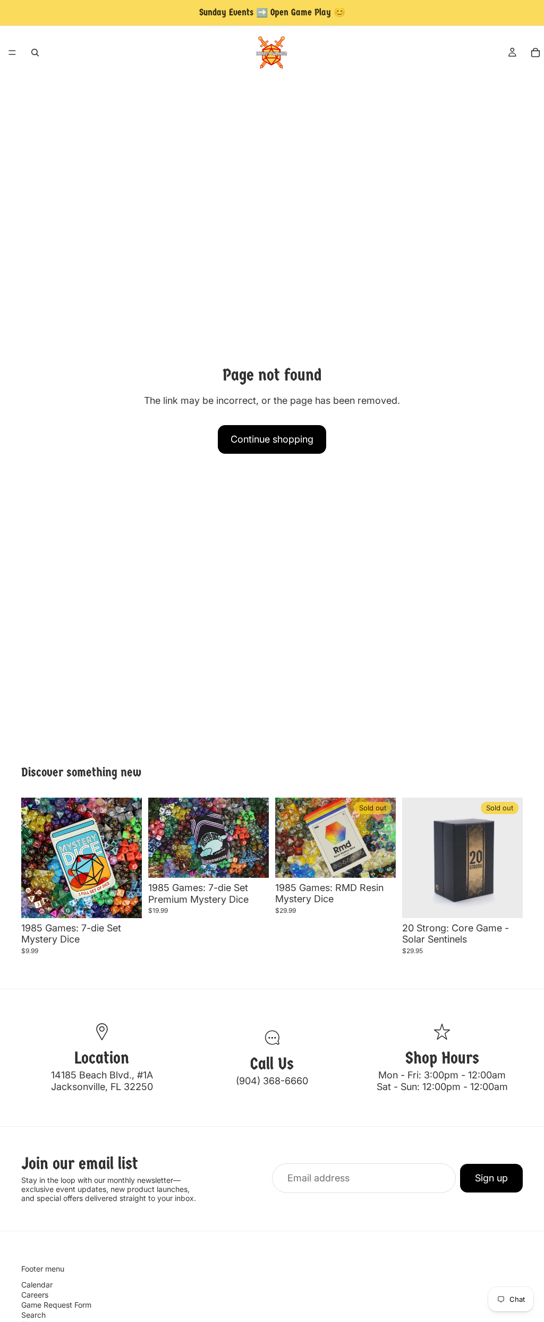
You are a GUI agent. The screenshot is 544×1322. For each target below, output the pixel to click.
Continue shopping (272, 439)
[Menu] (12, 52)
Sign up (491, 1177)
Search (33, 1314)
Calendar (37, 1284)
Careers (34, 1294)
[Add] (125, 901)
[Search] (35, 52)
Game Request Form (56, 1304)
